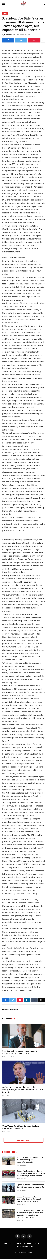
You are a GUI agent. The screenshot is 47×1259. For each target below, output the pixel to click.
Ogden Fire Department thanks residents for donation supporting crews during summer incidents (31, 1173)
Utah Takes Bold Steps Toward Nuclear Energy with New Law (20, 1127)
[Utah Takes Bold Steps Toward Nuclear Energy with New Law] (23, 1111)
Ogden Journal (26, 1252)
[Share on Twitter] (21, 40)
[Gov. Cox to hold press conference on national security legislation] (23, 1036)
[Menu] (3, 3)
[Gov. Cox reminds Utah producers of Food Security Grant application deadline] (8, 1160)
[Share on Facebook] (8, 40)
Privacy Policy (34, 1243)
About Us (8, 1243)
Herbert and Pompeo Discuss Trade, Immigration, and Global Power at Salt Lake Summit (22, 1089)
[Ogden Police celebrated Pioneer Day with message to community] (8, 1187)
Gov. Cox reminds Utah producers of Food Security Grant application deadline (30, 1159)
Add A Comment (23, 1140)
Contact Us (19, 1243)
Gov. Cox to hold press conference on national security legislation (19, 1052)
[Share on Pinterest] (34, 40)
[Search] (43, 3)
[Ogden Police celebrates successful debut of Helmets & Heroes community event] (8, 1200)
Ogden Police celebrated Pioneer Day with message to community (30, 1186)
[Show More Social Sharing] (42, 40)
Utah (5, 13)
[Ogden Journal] (23, 3)
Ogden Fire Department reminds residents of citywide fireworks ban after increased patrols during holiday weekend (30, 1213)
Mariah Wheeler (9, 35)
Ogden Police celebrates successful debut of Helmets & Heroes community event (29, 1199)
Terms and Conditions (23, 1247)
